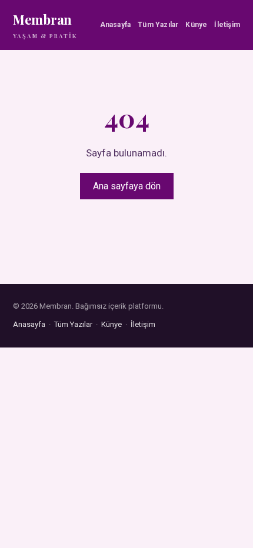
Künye (196, 25)
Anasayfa (115, 25)
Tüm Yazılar (158, 25)
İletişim (227, 25)
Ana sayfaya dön (127, 186)
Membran (45, 25)
